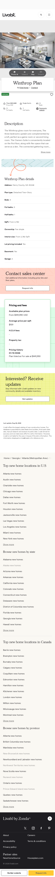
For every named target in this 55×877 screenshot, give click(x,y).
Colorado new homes (13, 589)
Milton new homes (12, 703)
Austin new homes (12, 479)
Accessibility (9, 841)
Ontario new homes (12, 783)
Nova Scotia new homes (14, 771)
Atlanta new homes (12, 473)
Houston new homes (13, 509)
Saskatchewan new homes (15, 800)
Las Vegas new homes (13, 521)
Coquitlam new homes (14, 673)
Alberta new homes (12, 736)
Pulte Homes (23, 88)
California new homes (13, 583)
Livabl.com (25, 438)
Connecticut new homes (15, 595)
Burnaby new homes (13, 662)
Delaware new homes (13, 601)
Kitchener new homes (13, 691)
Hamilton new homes (13, 685)
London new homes (12, 697)
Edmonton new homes (13, 679)
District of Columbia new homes (18, 606)
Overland (34, 88)
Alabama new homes (13, 559)
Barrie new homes (11, 650)
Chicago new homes (13, 491)
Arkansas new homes (13, 577)
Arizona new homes (12, 571)
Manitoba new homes (13, 747)
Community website (43, 109)
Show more (45, 152)
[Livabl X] (25, 828)
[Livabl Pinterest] (49, 828)
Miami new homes (12, 532)
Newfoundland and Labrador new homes (22, 759)
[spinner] (41, 15)
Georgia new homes (12, 618)
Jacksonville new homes (14, 515)
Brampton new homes (13, 656)
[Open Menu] (49, 15)
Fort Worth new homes (14, 503)
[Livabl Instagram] (33, 828)
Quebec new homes (12, 795)
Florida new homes (12, 612)
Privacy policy (9, 847)
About (6, 835)
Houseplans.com (35, 858)
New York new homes (13, 538)
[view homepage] (9, 14)
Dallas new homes (11, 497)
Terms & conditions (37, 841)
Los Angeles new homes (14, 527)
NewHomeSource (11, 858)
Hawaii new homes (12, 624)
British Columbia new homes (16, 741)
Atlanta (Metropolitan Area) (35, 458)
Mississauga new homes (14, 709)
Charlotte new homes (13, 485)
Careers (31, 835)
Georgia (16, 458)
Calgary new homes (12, 667)
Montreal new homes (13, 715)
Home (7, 458)
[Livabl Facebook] (41, 828)
